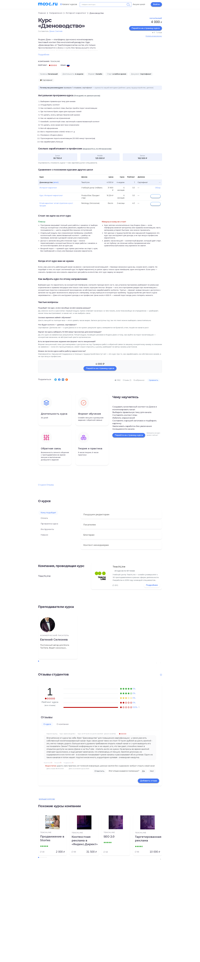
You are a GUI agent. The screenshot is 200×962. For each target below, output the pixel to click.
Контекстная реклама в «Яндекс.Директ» (84, 840)
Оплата (44, 518)
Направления (55, 13)
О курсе (42, 485)
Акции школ (139, 4)
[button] (160, 859)
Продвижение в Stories (52, 838)
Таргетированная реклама (147, 838)
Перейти (155, 196)
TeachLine (119, 566)
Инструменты (47, 529)
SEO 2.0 (109, 836)
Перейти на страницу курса (145, 28)
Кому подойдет (48, 513)
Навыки (44, 535)
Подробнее (152, 585)
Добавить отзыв (148, 781)
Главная (42, 13)
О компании (63, 724)
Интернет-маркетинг (76, 13)
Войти (156, 4)
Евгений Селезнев (54, 639)
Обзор (158, 188)
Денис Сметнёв (55, 31)
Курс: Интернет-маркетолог (51, 195)
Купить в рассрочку (154, 36)
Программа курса (49, 524)
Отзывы (50, 485)
